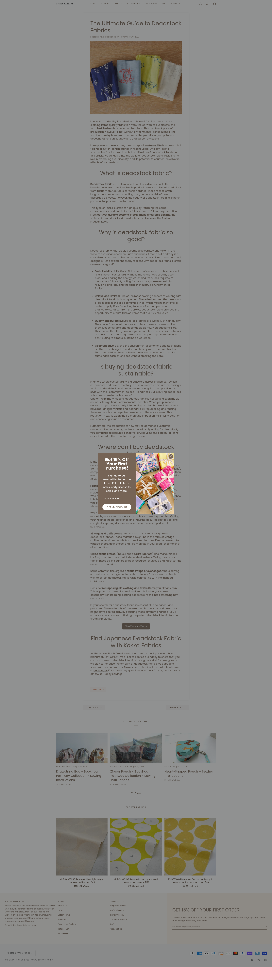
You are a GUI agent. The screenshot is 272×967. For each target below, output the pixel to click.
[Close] (170, 456)
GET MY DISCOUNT (117, 507)
